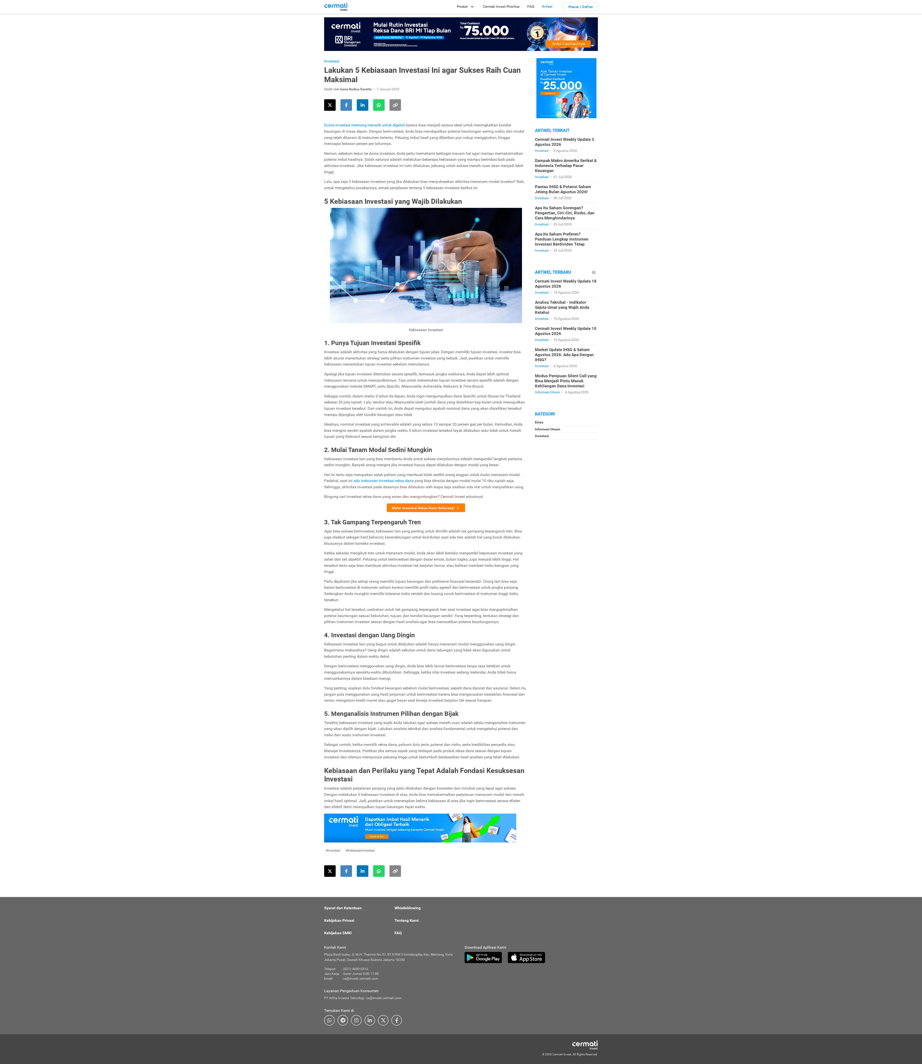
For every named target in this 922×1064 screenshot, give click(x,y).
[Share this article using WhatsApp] (379, 105)
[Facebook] (396, 1020)
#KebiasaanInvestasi (360, 850)
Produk (462, 7)
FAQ (530, 7)
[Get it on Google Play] (483, 957)
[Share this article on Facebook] (346, 105)
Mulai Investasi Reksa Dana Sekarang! (423, 508)
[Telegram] (343, 1020)
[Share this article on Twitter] (330, 105)
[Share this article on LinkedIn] (362, 105)
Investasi (331, 61)
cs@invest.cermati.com (360, 978)
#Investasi (333, 850)
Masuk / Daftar (580, 7)
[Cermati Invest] (335, 6)
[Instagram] (356, 1020)
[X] (383, 1020)
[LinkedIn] (369, 1020)
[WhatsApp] (329, 1020)
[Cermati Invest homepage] (574, 1045)
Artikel (547, 7)
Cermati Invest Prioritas (501, 7)
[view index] (593, 272)
